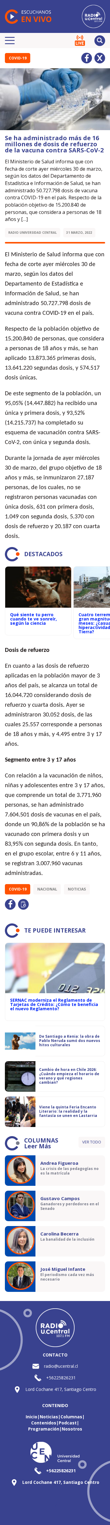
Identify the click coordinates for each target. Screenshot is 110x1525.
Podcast (68, 1423)
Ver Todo (91, 1142)
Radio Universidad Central (32, 232)
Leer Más (37, 1146)
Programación (43, 1429)
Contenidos (43, 1423)
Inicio (31, 1417)
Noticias (77, 889)
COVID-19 (18, 58)
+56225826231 (61, 1378)
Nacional (47, 889)
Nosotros (72, 1429)
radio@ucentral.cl (61, 1366)
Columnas (71, 1417)
